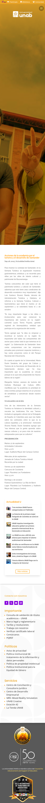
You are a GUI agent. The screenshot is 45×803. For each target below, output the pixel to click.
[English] (3, 2)
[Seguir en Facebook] (6, 603)
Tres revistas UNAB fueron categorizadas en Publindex (22, 508)
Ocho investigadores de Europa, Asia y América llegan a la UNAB (24, 555)
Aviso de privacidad (16, 650)
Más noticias (23, 571)
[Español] (5, 2)
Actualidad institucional (25, 261)
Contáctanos (12, 634)
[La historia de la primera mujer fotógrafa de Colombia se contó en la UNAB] (8, 515)
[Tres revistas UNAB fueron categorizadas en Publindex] (8, 508)
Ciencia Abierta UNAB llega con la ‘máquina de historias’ (25, 561)
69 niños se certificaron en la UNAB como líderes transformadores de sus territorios (25, 546)
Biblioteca (26, 2)
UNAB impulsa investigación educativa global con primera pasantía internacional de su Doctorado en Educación (23, 527)
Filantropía (13, 2)
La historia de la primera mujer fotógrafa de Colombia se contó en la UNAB (25, 516)
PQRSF (9, 637)
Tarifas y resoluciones (17, 624)
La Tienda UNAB (14, 707)
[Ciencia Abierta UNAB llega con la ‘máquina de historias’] (8, 561)
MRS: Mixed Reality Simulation (21, 698)
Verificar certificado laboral (20, 631)
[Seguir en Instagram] (21, 603)
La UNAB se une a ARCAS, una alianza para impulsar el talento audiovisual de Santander (24, 537)
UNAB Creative (14, 701)
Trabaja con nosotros (17, 628)
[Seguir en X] (11, 603)
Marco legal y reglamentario (20, 621)
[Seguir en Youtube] (16, 603)
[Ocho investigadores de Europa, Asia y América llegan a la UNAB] (8, 554)
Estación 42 (12, 704)
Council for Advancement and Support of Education (25, 770)
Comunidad (39, 2)
